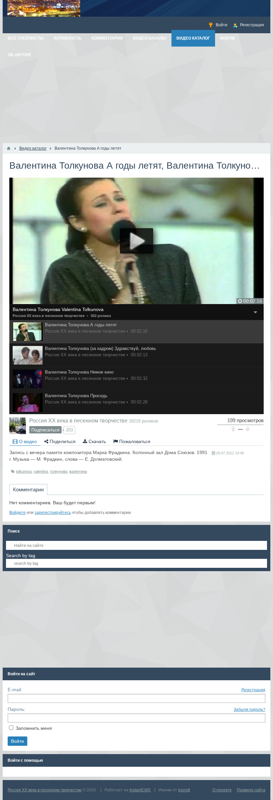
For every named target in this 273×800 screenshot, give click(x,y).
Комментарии (28, 489)
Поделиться (62, 441)
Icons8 (184, 790)
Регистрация (253, 690)
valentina (41, 471)
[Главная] (8, 148)
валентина (78, 471)
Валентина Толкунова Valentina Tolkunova (58, 309)
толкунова (58, 471)
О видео (27, 441)
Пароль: (16, 709)
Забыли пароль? (249, 709)
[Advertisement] (136, 93)
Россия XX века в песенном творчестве (49, 316)
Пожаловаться (134, 441)
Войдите (17, 512)
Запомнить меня (34, 728)
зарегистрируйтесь (53, 512)
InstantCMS (140, 790)
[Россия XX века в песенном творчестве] (17, 425)
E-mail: (15, 689)
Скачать (96, 441)
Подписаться (45, 429)
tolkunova (24, 471)
